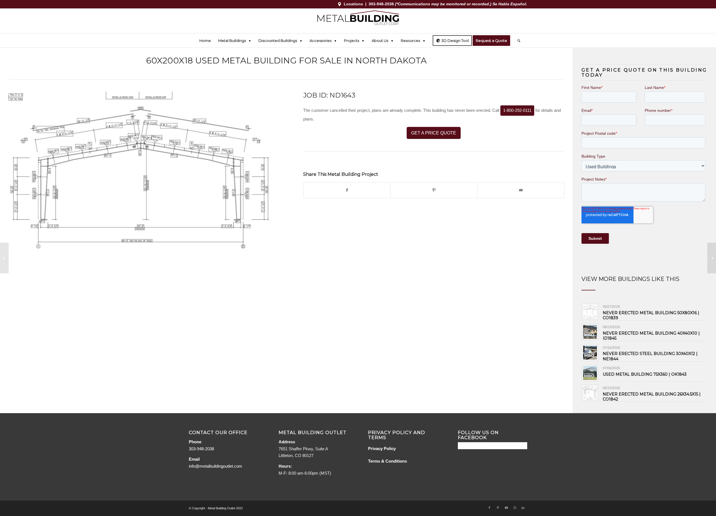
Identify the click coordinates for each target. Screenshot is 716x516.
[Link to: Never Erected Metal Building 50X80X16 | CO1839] (590, 311)
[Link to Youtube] (506, 507)
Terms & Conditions (387, 461)
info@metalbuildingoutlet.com (215, 466)
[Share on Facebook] (346, 190)
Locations (353, 4)
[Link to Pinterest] (498, 507)
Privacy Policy (382, 448)
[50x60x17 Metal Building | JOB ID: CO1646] (711, 258)
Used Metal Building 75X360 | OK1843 (645, 374)
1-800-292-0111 (517, 110)
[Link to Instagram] (514, 507)
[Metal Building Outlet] (358, 21)
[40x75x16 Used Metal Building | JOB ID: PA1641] (4, 258)
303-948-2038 (382, 4)
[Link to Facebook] (489, 507)
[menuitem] (205, 41)
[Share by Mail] (520, 190)
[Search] (517, 41)
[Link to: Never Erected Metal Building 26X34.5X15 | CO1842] (590, 393)
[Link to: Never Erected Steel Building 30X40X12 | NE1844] (590, 352)
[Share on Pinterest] (433, 190)
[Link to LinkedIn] (523, 507)
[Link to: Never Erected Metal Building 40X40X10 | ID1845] (590, 332)
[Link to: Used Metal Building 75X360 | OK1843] (590, 373)
